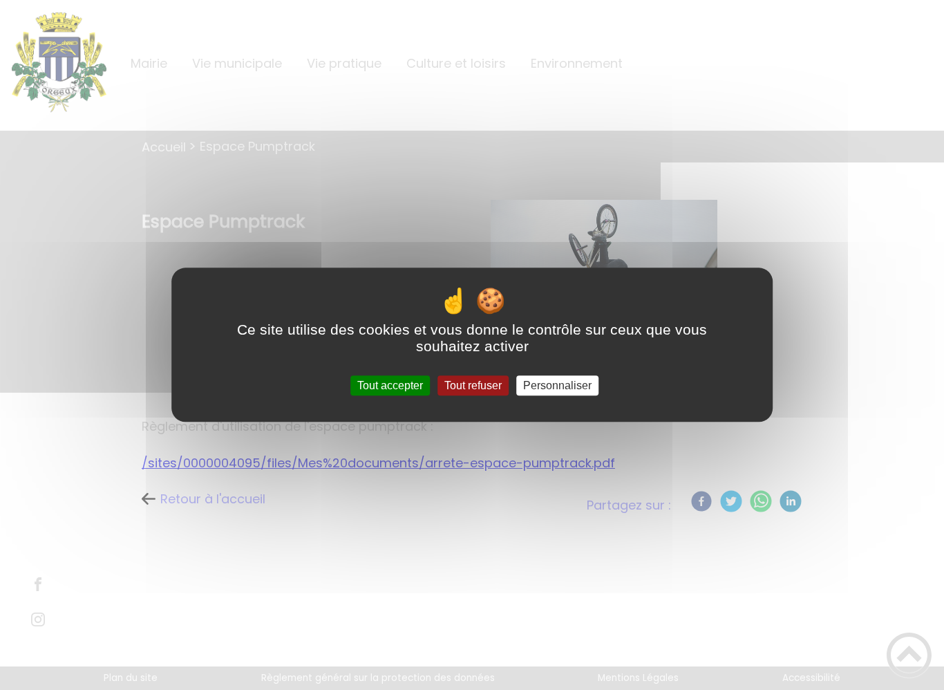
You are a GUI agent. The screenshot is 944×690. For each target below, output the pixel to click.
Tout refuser (473, 385)
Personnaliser (557, 385)
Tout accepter (390, 385)
